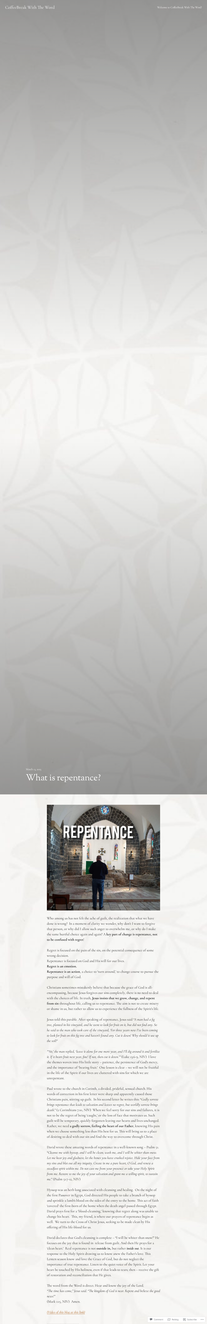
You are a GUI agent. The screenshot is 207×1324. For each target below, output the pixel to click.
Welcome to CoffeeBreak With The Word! (179, 7)
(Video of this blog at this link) (66, 1312)
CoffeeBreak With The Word (30, 7)
